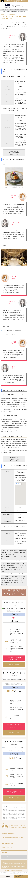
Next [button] (25, 176)
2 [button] (8, 184)
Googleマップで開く (20, 480)
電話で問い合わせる (14, 664)
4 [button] (10, 184)
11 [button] (18, 184)
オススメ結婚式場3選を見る (19, 876)
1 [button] (7, 184)
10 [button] (17, 184)
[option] (14, 176)
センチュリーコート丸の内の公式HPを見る (14, 658)
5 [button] (11, 184)
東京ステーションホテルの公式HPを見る (14, 792)
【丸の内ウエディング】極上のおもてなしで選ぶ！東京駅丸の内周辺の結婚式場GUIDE (16, 1)
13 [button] (20, 184)
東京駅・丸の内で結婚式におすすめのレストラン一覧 (14, 459)
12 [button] (19, 184)
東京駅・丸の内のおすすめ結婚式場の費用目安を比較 (14, 152)
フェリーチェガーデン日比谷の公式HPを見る (14, 726)
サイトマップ (5, 857)
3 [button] (9, 184)
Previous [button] (2, 176)
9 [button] (16, 184)
